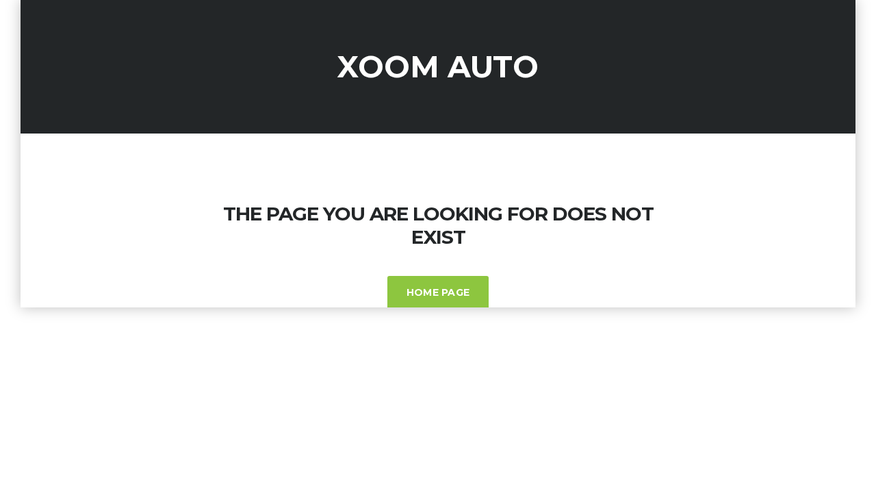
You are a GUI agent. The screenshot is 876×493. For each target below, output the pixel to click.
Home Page (438, 292)
